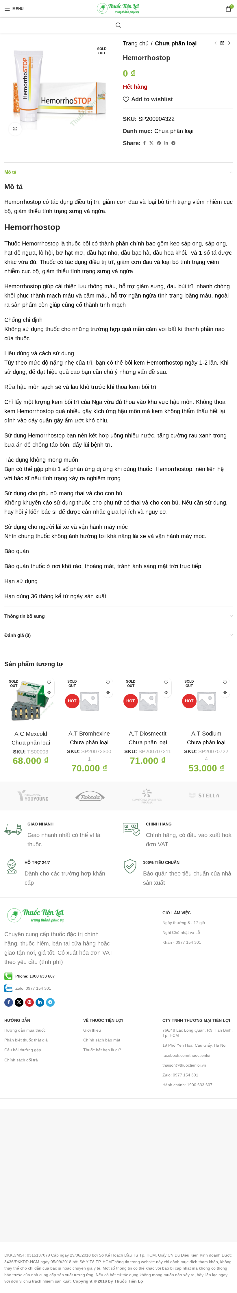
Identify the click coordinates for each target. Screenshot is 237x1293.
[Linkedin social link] (166, 143)
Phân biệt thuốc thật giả (26, 1040)
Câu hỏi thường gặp (22, 1050)
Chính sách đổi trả (21, 1060)
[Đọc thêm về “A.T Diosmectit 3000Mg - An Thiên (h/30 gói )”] (166, 693)
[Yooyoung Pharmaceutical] (33, 796)
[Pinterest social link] (159, 143)
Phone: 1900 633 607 (35, 976)
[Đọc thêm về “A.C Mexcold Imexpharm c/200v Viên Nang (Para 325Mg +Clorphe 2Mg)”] (49, 693)
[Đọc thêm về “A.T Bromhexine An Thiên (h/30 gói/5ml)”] (108, 693)
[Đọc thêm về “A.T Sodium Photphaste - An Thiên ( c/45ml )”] (225, 693)
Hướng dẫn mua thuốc (25, 1030)
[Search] (118, 25)
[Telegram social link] (173, 143)
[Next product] (229, 43)
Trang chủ (136, 43)
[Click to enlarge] (15, 129)
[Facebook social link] (144, 143)
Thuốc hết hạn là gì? (102, 1050)
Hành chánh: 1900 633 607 (187, 1085)
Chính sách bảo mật (101, 1040)
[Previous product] (215, 43)
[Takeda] (90, 796)
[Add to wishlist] (49, 682)
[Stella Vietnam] (204, 796)
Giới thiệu (92, 1030)
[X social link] (151, 143)
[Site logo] (118, 8)
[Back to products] (222, 43)
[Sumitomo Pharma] (147, 796)
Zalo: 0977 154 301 (180, 1075)
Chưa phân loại (176, 43)
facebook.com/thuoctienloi (186, 1055)
